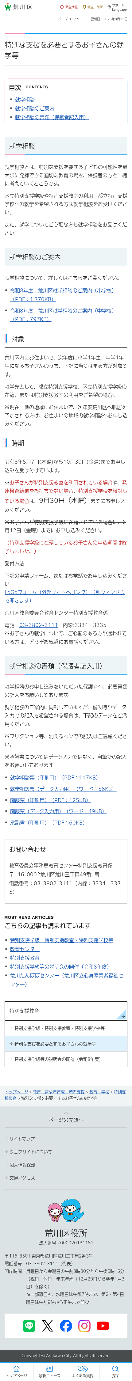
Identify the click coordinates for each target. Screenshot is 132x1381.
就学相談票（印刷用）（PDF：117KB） (55, 777)
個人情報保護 (22, 1165)
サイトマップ (22, 1139)
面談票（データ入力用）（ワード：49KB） (58, 811)
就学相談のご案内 (34, 108)
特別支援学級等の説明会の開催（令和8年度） (61, 966)
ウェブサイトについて (31, 1152)
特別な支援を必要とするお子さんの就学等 (55, 1044)
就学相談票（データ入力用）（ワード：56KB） (63, 789)
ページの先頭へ (66, 1119)
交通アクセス (22, 1178)
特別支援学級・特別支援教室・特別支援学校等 (61, 940)
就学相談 (25, 99)
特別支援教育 (25, 957)
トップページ (16, 1092)
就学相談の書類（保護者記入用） (52, 117)
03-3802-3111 (38, 625)
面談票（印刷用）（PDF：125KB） (50, 800)
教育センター (25, 949)
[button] (69, 7)
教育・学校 (99, 1092)
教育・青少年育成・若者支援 (59, 1092)
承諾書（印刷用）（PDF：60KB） (48, 822)
